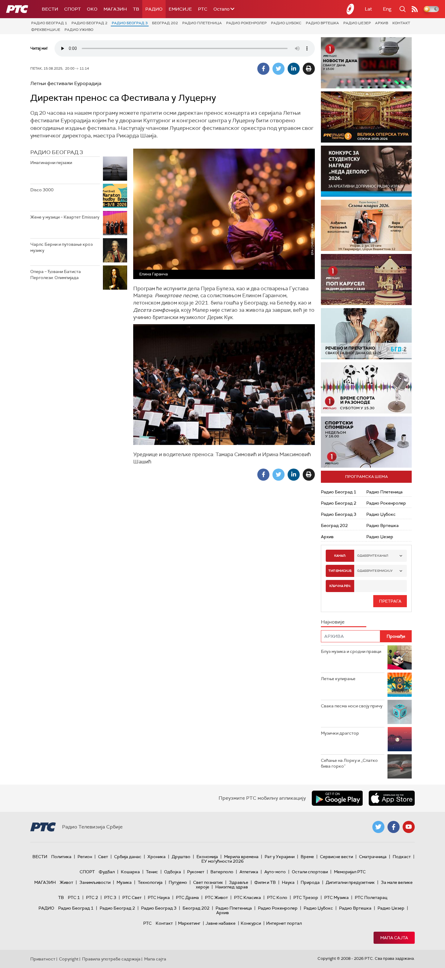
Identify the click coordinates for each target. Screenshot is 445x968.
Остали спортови (310, 871)
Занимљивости (94, 882)
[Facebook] (263, 69)
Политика (61, 856)
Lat (368, 9)
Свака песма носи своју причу (351, 706)
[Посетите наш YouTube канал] (409, 827)
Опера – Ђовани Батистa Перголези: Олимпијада (55, 274)
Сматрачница (373, 856)
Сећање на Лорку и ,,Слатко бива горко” (349, 763)
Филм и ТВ (265, 882)
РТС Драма (187, 897)
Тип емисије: (340, 571)
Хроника (156, 856)
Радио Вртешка (322, 23)
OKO (92, 9)
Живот (66, 882)
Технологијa (150, 882)
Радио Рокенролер (246, 23)
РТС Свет (132, 897)
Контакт (401, 23)
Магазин (115, 9)
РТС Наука (159, 897)
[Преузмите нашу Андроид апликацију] (337, 798)
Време (307, 856)
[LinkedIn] (294, 69)
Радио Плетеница (202, 23)
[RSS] (415, 9)
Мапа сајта (394, 937)
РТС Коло (277, 897)
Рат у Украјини (280, 856)
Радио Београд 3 (130, 23)
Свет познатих (208, 882)
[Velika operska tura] (339, 117)
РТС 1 (74, 897)
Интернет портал (284, 923)
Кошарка (130, 871)
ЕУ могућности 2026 (222, 861)
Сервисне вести (336, 856)
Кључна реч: (340, 586)
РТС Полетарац (371, 897)
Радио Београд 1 (49, 23)
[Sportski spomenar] (366, 442)
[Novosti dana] (366, 62)
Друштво (181, 856)
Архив (381, 23)
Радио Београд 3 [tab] (56, 152)
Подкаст (402, 856)
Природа (310, 882)
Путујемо (178, 882)
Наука (288, 882)
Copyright (68, 959)
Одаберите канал (372, 556)
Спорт (72, 9)
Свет (103, 856)
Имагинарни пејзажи (51, 162)
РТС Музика (336, 897)
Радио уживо (78, 29)
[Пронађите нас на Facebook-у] (393, 827)
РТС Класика (247, 897)
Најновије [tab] (332, 622)
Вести (50, 9)
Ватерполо (221, 871)
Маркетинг (189, 923)
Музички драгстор (340, 733)
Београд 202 (165, 23)
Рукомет (195, 871)
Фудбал (107, 871)
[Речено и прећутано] (366, 333)
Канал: (340, 556)
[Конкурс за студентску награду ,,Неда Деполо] (366, 171)
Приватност (42, 959)
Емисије (180, 9)
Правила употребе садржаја (111, 959)
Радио (154, 9)
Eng (387, 9)
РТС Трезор (305, 897)
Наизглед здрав (231, 887)
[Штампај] (309, 69)
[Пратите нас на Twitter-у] (378, 827)
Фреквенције (45, 29)
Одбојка (172, 871)
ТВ (136, 9)
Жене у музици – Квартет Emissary (64, 217)
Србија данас (127, 856)
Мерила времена (241, 856)
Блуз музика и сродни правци (351, 651)
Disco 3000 (42, 190)
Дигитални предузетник (350, 882)
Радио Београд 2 (89, 23)
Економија (207, 856)
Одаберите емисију (375, 571)
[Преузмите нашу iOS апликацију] (392, 798)
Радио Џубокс (286, 23)
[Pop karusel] (366, 279)
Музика (124, 882)
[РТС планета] (350, 9)
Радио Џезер (357, 23)
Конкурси (251, 923)
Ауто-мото (275, 871)
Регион (84, 856)
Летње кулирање (338, 678)
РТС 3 (110, 897)
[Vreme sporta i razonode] (366, 387)
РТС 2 (92, 897)
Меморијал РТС (350, 871)
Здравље (238, 882)
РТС (202, 9)
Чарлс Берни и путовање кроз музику (61, 247)
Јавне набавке (221, 923)
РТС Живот (216, 897)
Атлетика (248, 871)
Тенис (152, 871)
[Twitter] (278, 69)
